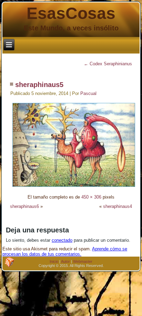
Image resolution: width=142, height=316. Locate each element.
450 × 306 (91, 197)
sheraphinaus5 (39, 84)
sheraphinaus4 (117, 206)
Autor (65, 261)
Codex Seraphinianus (108, 63)
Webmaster (82, 261)
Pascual (88, 93)
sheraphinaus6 (24, 206)
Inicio (54, 261)
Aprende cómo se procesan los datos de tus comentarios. (64, 251)
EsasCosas (71, 13)
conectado (62, 240)
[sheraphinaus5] (74, 187)
